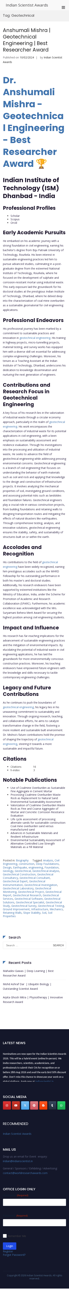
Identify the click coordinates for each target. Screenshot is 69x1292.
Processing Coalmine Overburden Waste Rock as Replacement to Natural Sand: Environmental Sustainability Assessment (36, 798)
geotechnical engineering (35, 338)
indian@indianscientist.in (18, 1161)
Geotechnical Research (27, 895)
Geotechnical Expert (15, 881)
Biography (22, 860)
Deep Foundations (47, 864)
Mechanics (56, 909)
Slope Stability (31, 912)
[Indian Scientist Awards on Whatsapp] (61, 1105)
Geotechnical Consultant (35, 878)
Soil (44, 912)
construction (26, 864)
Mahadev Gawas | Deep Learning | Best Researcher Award (28, 973)
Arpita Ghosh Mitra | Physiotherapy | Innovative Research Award (33, 999)
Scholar (15, 216)
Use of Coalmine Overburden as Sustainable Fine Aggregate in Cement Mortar (38, 789)
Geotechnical (23, 871)
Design (7, 867)
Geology (8, 871)
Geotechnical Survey (23, 906)
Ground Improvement (16, 909)
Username (15, 1195)
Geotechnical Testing (51, 906)
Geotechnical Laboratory (18, 888)
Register (8, 1251)
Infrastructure (39, 909)
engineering (36, 867)
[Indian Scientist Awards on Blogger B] (43, 1105)
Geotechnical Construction (19, 874)
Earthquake (20, 867)
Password (15, 1215)
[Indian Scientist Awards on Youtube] (16, 1105)
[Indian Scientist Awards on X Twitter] (25, 1105)
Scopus (15, 219)
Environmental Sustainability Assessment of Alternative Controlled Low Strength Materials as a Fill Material (38, 843)
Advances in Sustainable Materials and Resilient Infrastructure (34, 834)
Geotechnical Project (31, 892)
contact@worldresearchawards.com (25, 1173)
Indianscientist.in (44, 1080)
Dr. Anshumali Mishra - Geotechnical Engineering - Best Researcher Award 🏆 (33, 122)
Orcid (14, 222)
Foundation (51, 867)
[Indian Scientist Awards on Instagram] (7, 1105)
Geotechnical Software (29, 898)
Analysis (48, 860)
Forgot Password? (14, 1255)
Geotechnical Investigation (40, 885)
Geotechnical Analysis (45, 871)
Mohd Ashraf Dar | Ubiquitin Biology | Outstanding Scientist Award (27, 986)
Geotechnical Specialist (30, 902)
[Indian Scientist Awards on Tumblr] (52, 1105)
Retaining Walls (12, 912)
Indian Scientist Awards (27, 5)
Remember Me (16, 1236)
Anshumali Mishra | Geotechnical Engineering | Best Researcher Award (26, 40)
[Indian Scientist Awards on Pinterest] (34, 1105)
